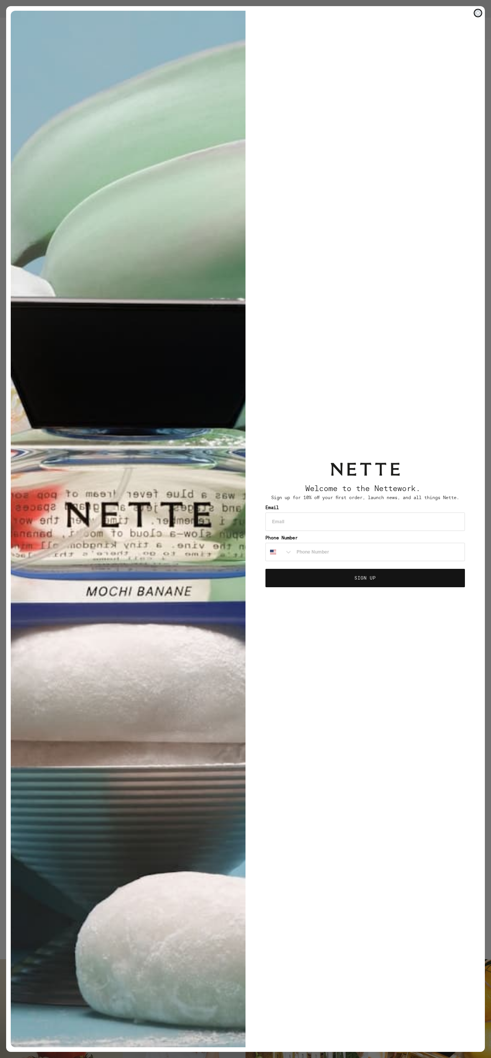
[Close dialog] (478, 13)
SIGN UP (365, 578)
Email (272, 507)
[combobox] (279, 552)
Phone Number (281, 537)
